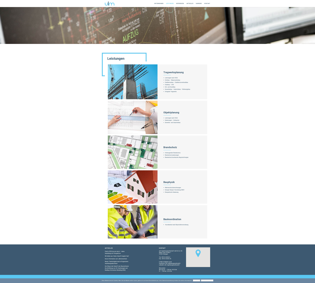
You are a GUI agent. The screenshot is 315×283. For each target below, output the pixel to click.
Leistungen (170, 3)
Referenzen (180, 3)
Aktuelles (190, 3)
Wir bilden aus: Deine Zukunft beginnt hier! (117, 256)
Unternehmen (158, 3)
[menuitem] (159, 3)
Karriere (199, 3)
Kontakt (207, 3)
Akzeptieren (196, 280)
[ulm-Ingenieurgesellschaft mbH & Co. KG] (109, 3)
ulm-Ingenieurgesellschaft (172, 263)
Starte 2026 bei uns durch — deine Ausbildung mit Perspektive (115, 252)
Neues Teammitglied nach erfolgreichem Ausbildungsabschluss (116, 262)
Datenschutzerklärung (207, 280)
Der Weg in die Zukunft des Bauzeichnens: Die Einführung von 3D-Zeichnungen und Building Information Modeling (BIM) (117, 268)
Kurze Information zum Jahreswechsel (116, 259)
